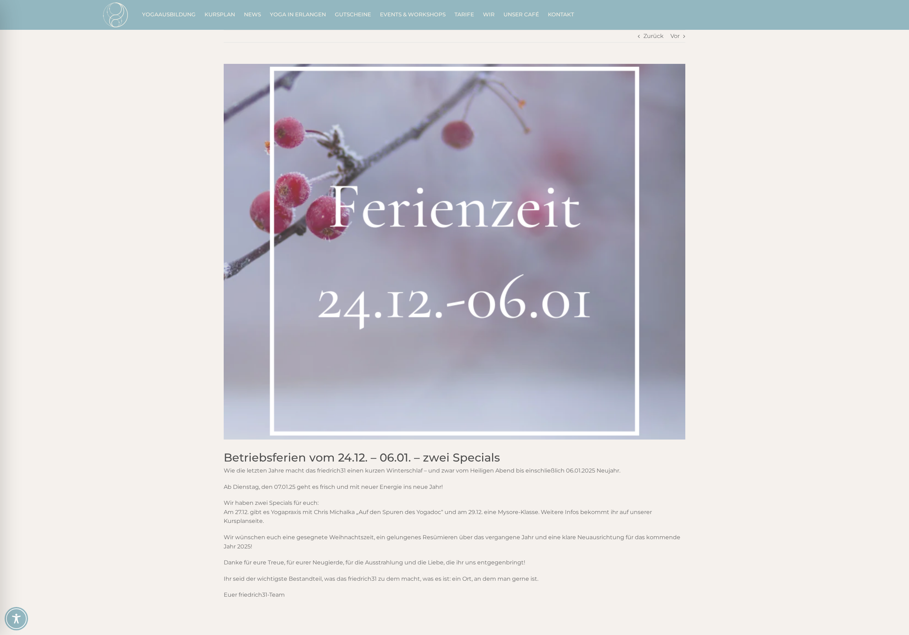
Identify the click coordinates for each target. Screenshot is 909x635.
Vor (675, 36)
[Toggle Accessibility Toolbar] (16, 619)
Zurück (653, 36)
